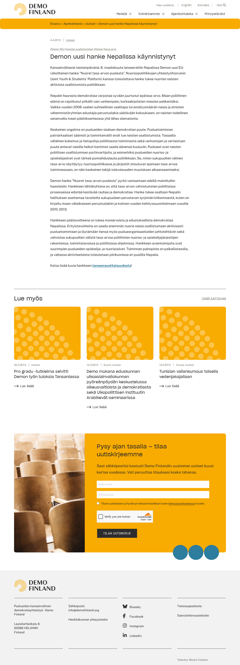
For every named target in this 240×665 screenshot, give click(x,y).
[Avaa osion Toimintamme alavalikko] (163, 14)
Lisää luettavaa (214, 298)
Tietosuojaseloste (189, 606)
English (186, 5)
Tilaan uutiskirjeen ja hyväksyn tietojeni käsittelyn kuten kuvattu (152, 503)
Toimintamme (149, 14)
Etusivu (55, 23)
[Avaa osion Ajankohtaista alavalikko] (196, 14)
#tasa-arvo (109, 49)
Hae (220, 5)
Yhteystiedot (214, 14)
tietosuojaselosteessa (181, 503)
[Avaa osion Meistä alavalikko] (130, 14)
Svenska (203, 5)
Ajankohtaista (182, 14)
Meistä (122, 14)
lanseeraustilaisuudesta (111, 265)
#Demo (54, 49)
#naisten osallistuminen (79, 49)
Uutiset (90, 23)
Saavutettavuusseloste (193, 615)
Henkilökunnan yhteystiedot (88, 619)
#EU (61, 49)
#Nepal (98, 49)
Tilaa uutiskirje (165, 5)
